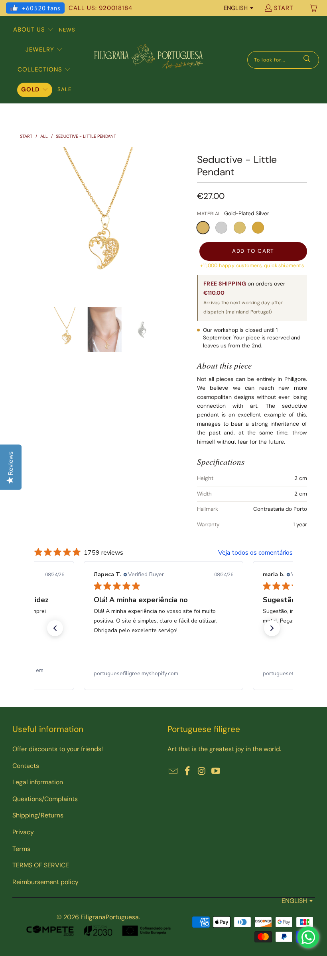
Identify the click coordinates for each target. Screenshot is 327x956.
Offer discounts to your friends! (57, 749)
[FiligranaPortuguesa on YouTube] (216, 771)
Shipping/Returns (37, 815)
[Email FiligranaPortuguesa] (173, 771)
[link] (163, 673)
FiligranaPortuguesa (110, 917)
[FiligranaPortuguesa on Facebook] (188, 771)
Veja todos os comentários (255, 552)
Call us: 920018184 (100, 8)
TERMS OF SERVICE (40, 865)
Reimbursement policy (45, 882)
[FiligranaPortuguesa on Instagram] (202, 771)
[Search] (307, 60)
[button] (33, 30)
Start (283, 8)
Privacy (23, 832)
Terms (21, 849)
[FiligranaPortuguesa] (148, 59)
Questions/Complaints (45, 799)
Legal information (37, 782)
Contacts (25, 766)
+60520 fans (41, 8)
